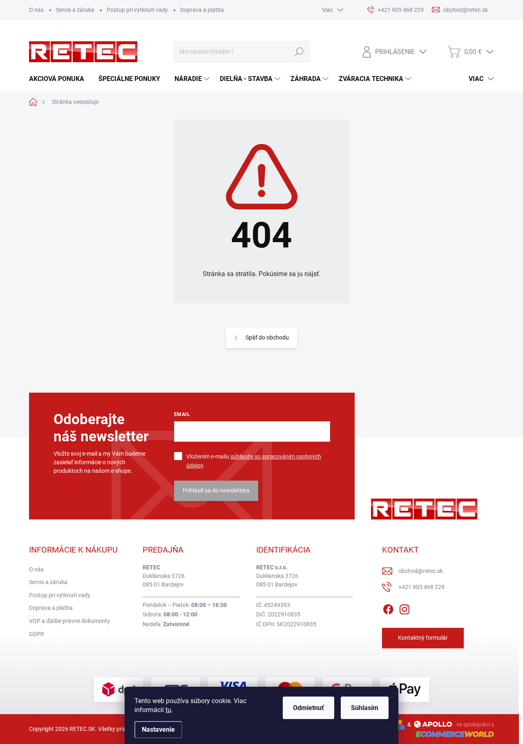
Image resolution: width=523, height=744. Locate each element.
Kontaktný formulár (423, 637)
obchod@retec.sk (420, 571)
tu (168, 710)
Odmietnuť (308, 708)
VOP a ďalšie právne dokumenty (69, 621)
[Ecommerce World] (452, 734)
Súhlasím (364, 708)
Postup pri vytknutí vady (137, 10)
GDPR (36, 634)
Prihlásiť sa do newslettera (216, 490)
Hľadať (299, 51)
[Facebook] (388, 608)
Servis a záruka (75, 10)
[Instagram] (404, 608)
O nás (36, 10)
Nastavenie (158, 729)
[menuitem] (59, 79)
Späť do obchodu (267, 337)
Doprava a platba (202, 10)
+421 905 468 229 (421, 587)
